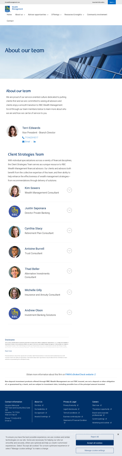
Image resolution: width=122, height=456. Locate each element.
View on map (10, 415)
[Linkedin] (35, 142)
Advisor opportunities (37, 14)
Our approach (40, 413)
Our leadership (40, 409)
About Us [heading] (38, 402)
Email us (8, 421)
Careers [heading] (95, 402)
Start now (96, 405)
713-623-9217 (31, 137)
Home (9, 14)
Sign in (112, 2)
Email (27, 141)
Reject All (95, 437)
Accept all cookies (94, 443)
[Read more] (8, 351)
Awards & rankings (41, 417)
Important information (98, 2)
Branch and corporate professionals (100, 414)
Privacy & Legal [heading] (69, 402)
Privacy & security (69, 405)
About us (19, 14)
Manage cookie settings (95, 450)
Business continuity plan (72, 417)
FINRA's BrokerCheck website (79, 374)
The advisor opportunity (101, 409)
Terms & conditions (70, 413)
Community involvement (97, 14)
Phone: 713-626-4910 (13, 418)
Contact (10, 21)
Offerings (55, 14)
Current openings (98, 419)
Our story (38, 405)
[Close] (118, 434)
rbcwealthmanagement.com (12, 2)
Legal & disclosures (70, 409)
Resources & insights (73, 14)
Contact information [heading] (13, 402)
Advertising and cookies (101, 423)
